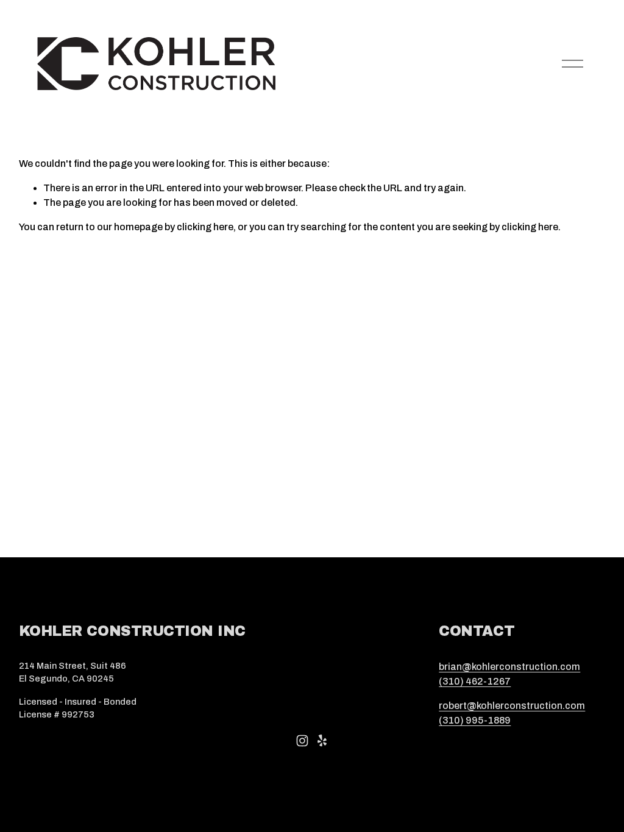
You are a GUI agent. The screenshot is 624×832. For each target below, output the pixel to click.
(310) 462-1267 (475, 681)
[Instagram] (302, 741)
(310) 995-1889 (475, 720)
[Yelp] (322, 741)
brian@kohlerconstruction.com (509, 666)
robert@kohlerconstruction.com (512, 705)
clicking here (205, 227)
